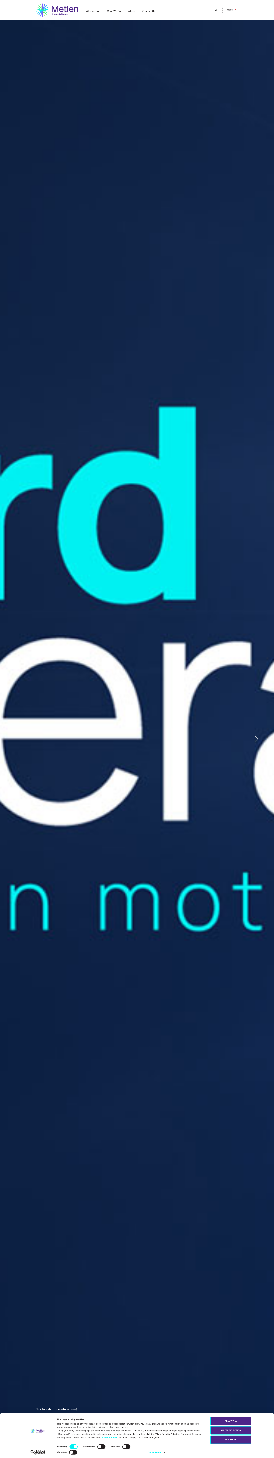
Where (131, 11)
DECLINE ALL (231, 1439)
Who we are (93, 11)
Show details (154, 1452)
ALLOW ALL (231, 1421)
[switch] (101, 1446)
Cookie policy (109, 1437)
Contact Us (148, 11)
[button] (256, 739)
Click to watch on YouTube (52, 1409)
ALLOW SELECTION (230, 1430)
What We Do (113, 11)
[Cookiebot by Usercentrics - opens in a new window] (37, 1452)
